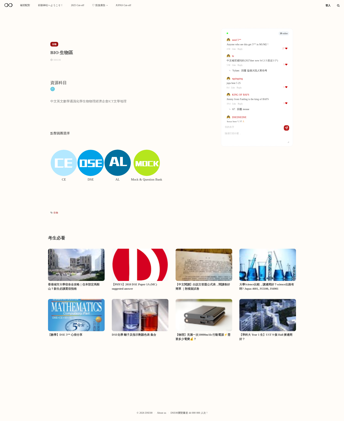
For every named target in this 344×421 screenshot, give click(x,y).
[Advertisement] (112, 27)
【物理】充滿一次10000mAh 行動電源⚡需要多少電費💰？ (203, 336)
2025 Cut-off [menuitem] (77, 5)
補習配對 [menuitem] (25, 5)
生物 (55, 212)
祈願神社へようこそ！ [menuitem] (50, 5)
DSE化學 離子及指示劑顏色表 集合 (134, 334)
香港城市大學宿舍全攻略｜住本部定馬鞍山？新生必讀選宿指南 (74, 286)
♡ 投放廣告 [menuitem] (98, 5)
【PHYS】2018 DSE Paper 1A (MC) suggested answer (134, 286)
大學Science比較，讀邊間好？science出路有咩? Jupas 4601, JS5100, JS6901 (266, 286)
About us (161, 413)
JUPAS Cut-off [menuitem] (123, 5)
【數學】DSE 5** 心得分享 (65, 334)
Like (234, 49)
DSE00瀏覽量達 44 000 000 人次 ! (189, 413)
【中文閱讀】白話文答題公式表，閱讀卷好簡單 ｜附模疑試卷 (203, 286)
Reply (240, 49)
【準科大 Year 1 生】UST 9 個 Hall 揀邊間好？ (265, 336)
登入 (328, 5)
